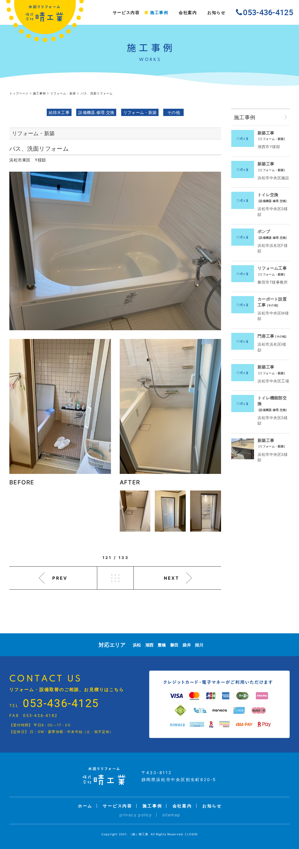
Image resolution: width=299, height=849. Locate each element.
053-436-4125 (61, 702)
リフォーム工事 (272, 268)
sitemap (171, 814)
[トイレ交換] (242, 200)
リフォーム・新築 (140, 112)
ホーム (85, 805)
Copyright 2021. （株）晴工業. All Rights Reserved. (142, 834)
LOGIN (192, 834)
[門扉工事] (242, 341)
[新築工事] (242, 138)
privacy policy (135, 814)
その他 (173, 112)
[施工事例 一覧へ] (286, 117)
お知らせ (216, 12)
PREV (59, 578)
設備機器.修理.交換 (96, 112)
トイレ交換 (268, 194)
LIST (115, 578)
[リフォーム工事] (242, 273)
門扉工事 (266, 335)
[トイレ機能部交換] (242, 403)
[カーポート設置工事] (242, 304)
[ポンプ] (242, 237)
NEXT (171, 578)
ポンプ (264, 231)
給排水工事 (59, 112)
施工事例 (159, 12)
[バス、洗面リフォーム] (115, 251)
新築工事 (266, 132)
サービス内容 (126, 12)
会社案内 (188, 12)
